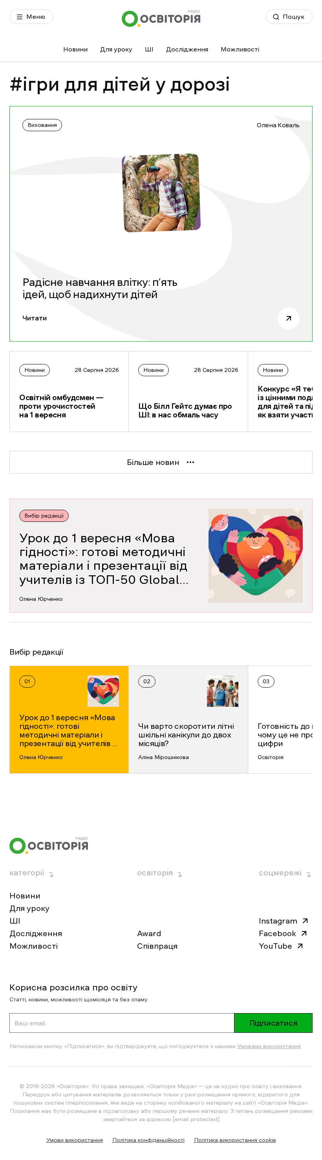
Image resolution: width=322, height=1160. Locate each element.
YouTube (275, 946)
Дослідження (187, 49)
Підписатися (273, 1023)
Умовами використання (269, 1046)
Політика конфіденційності (148, 1140)
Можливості (240, 49)
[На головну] (161, 18)
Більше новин (153, 462)
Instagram (278, 921)
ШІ (149, 49)
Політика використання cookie (235, 1140)
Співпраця (157, 946)
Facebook (277, 933)
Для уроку (116, 49)
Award (149, 933)
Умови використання (74, 1140)
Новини (75, 49)
